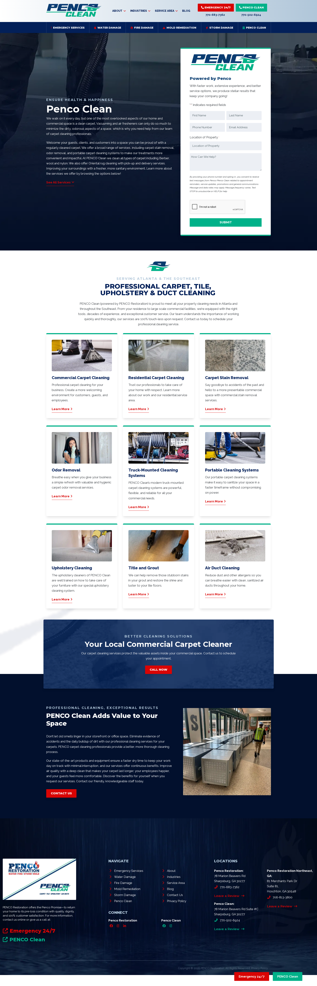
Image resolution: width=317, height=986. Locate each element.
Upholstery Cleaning (72, 567)
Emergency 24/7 (217, 7)
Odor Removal (66, 470)
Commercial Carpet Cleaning (81, 377)
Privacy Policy (259, 968)
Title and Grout (143, 567)
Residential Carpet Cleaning (156, 377)
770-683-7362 (215, 14)
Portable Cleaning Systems (232, 470)
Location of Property (204, 137)
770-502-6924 (251, 14)
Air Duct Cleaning (222, 567)
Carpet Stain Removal (226, 377)
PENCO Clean (253, 7)
